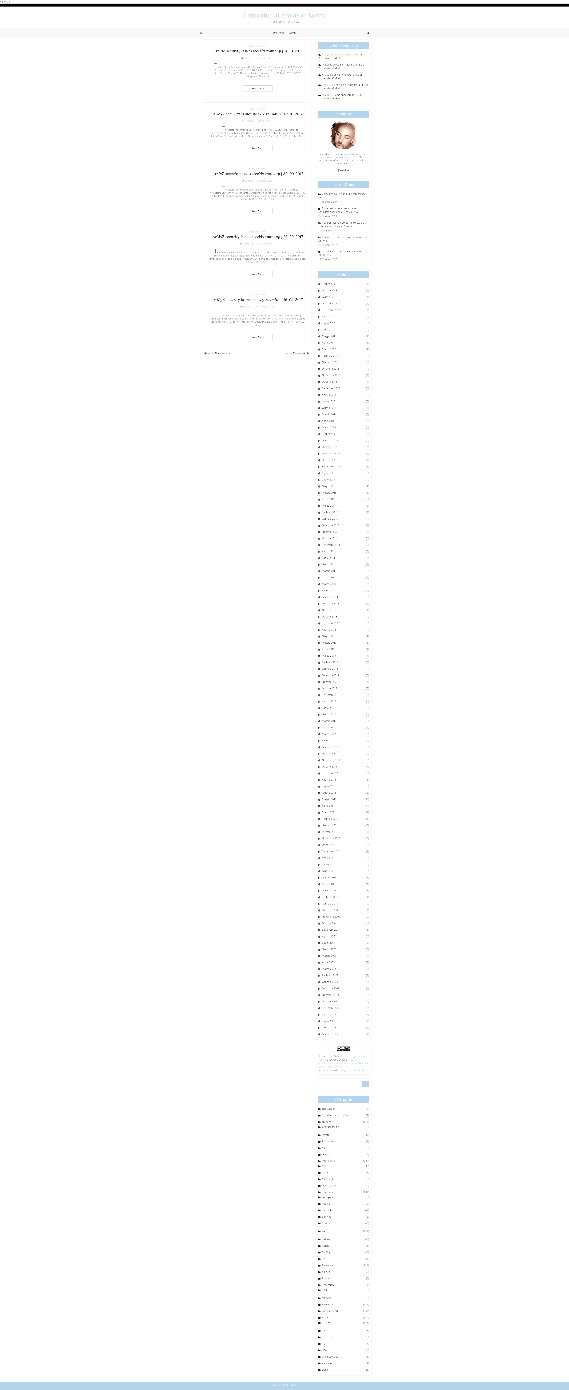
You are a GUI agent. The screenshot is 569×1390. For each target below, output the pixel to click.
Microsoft (327, 1179)
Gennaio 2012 (330, 747)
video (325, 1369)
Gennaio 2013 (330, 668)
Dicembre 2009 (330, 910)
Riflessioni (327, 1304)
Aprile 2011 (328, 805)
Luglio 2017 (328, 323)
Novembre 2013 (331, 610)
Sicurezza (327, 1192)
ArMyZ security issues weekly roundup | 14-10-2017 (257, 51)
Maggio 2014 (329, 571)
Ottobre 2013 (329, 616)
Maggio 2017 (329, 336)
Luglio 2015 (328, 479)
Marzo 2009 (329, 968)
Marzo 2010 (329, 890)
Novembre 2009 (331, 916)
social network (257, 45)
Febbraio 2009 (330, 975)
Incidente (327, 1210)
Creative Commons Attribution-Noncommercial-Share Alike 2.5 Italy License (343, 1063)
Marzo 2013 (329, 655)
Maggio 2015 (329, 492)
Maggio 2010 (329, 877)
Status (325, 1317)
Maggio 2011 (329, 799)
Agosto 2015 (329, 473)
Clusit (325, 1172)
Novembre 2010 (331, 838)
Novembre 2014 (331, 531)
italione (326, 1239)
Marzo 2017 (329, 349)
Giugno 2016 (329, 407)
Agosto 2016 (329, 394)
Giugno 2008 (329, 1027)
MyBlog (326, 1252)
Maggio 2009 (329, 955)
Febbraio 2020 (330, 284)
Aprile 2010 (328, 884)
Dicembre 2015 (330, 447)
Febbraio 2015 (330, 512)
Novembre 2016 (331, 375)
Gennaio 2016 (330, 440)
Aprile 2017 (328, 342)
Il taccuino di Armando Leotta (284, 15)
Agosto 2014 (329, 551)
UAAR (325, 1350)
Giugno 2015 (329, 486)
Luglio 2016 (328, 401)
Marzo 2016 (329, 427)
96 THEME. (290, 1385)
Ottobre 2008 (329, 1001)
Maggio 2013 (329, 642)
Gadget (326, 1154)
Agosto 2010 (329, 858)
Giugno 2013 (329, 636)
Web (324, 1231)
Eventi (325, 1134)
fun (324, 1148)
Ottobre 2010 (329, 845)
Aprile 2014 (328, 577)
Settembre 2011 (331, 773)
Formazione (328, 1141)
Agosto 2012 (329, 701)
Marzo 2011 (329, 812)
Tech (324, 1330)
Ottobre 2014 (329, 538)
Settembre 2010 (331, 851)
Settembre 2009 (331, 929)
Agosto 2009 (329, 936)
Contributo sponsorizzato (336, 1115)
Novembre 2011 (331, 760)
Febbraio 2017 (330, 355)
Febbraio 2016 (330, 434)
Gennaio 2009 (330, 981)
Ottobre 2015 (329, 460)
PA (323, 1258)
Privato (326, 1278)
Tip (323, 1343)
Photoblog (278, 32)
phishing (326, 1216)
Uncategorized (330, 1356)
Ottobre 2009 (329, 923)
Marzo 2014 (329, 584)
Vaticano (327, 1363)
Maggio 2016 (329, 414)
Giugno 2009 (329, 949)
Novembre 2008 (331, 995)
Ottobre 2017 (329, 303)
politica (326, 1271)
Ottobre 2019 (329, 290)
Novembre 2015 (331, 453)
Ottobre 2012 (329, 688)
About (292, 32)
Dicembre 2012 (330, 675)
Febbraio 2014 (330, 590)
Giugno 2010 (329, 871)
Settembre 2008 (331, 1008)
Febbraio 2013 (330, 662)
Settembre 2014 (331, 544)
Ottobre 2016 (329, 381)
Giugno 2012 (329, 714)
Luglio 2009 (328, 942)
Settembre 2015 (331, 466)
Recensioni (328, 1285)
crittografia (328, 1197)
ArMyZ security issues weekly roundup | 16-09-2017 (258, 299)
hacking (326, 1203)
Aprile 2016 (328, 421)
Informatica (328, 1161)
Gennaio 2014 (330, 597)
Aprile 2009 (328, 962)
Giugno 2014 (329, 564)
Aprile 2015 (328, 499)
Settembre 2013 (331, 623)
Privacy (326, 1223)
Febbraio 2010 (330, 897)
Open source (329, 1185)
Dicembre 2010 (330, 831)
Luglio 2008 (328, 1021)
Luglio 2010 (328, 864)
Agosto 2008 (329, 1014)
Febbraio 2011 (330, 818)
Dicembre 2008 (330, 988)
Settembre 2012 (331, 694)
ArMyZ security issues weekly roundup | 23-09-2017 (258, 236)
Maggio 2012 (329, 721)
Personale (328, 1265)
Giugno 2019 (329, 297)
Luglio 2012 (328, 708)
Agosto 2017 (329, 316)
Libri (324, 1290)
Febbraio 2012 (330, 740)
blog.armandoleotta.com (354, 1070)
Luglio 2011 (328, 786)
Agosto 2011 (329, 779)
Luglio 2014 (328, 557)
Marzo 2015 (329, 505)
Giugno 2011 (329, 792)
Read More (258, 88)
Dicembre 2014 (330, 525)
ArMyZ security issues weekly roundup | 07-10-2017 (257, 114)
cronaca (326, 1121)
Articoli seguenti (295, 353)
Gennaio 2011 (330, 825)
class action (328, 1108)
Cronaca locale (330, 1126)
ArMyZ (248, 57)
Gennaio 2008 (330, 1034)
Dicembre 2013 (330, 603)
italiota (326, 1245)
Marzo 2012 (329, 734)
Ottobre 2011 (329, 766)
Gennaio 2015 (330, 518)
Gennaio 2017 (330, 362)
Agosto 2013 (329, 629)
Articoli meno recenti (220, 353)
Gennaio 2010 (330, 903)
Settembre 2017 (331, 310)
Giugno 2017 (329, 329)
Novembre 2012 (331, 681)
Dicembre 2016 (330, 368)
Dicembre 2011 (330, 753)
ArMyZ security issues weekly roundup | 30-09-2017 (257, 173)
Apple (325, 1166)
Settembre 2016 (331, 388)
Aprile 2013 (328, 649)
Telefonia (327, 1337)
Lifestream (328, 1322)
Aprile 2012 (328, 727)
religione (327, 1298)
